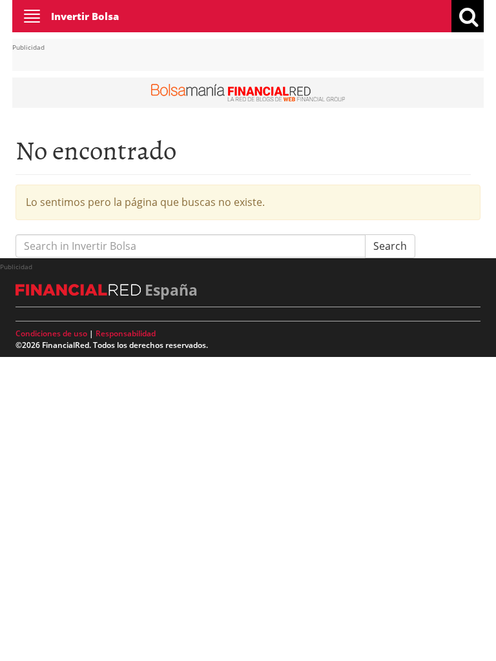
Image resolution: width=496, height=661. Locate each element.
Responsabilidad (126, 333)
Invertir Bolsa (85, 16)
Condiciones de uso (51, 333)
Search (390, 246)
